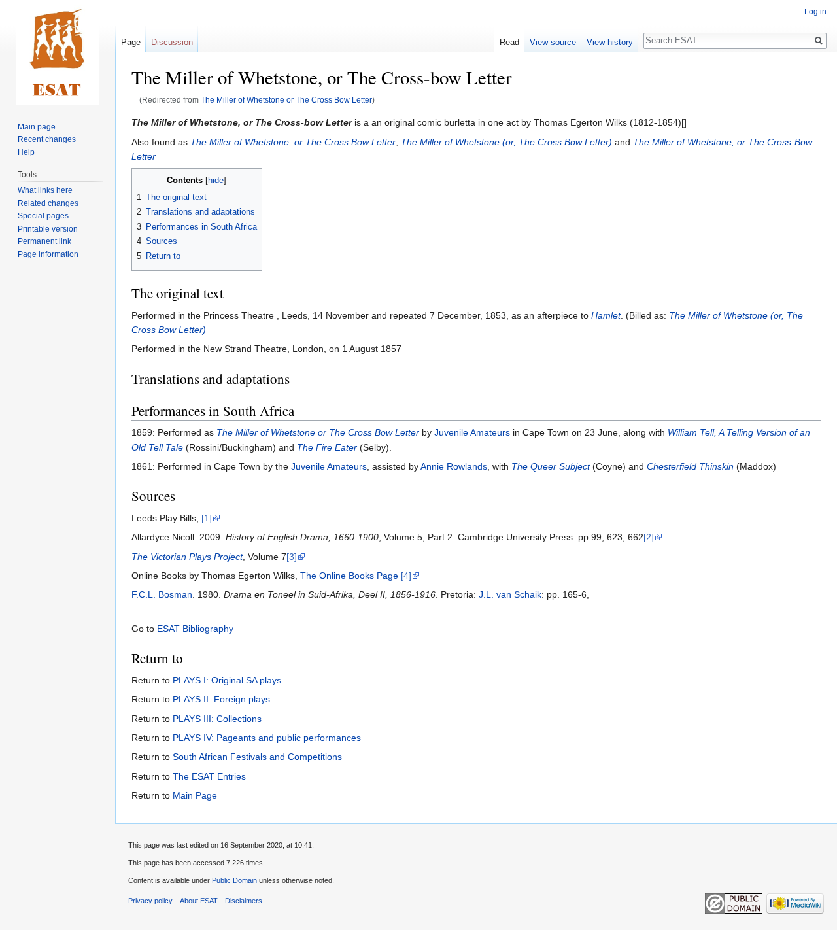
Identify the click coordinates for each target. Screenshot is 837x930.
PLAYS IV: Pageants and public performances (267, 737)
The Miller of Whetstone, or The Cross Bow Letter (293, 142)
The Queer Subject (550, 466)
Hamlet (606, 315)
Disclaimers (243, 900)
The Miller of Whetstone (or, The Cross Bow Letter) (506, 142)
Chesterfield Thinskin (690, 466)
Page (131, 42)
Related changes (48, 203)
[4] (406, 575)
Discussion (172, 42)
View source (553, 42)
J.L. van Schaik (510, 594)
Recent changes (47, 139)
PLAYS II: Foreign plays (221, 699)
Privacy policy (150, 900)
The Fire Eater (327, 447)
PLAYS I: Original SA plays (227, 680)
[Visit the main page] (57, 52)
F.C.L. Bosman (161, 594)
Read (509, 42)
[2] (648, 537)
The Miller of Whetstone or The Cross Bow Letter (286, 99)
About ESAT (199, 900)
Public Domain (234, 880)
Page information (48, 254)
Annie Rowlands (453, 466)
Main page (37, 126)
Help (26, 152)
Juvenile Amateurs (472, 432)
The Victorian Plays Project (187, 556)
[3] (291, 556)
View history (610, 42)
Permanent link (44, 241)
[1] (206, 518)
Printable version (48, 228)
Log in (815, 11)
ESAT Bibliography (195, 628)
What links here (45, 190)
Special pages (43, 215)
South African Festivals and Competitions (257, 756)
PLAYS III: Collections (217, 719)
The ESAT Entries (209, 776)
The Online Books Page (349, 575)
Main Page (195, 795)
